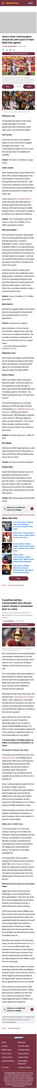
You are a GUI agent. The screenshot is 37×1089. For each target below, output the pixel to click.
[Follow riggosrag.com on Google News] (31, 508)
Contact (5, 1046)
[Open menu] (3, 3)
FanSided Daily (23, 1050)
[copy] (14, 50)
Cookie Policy (23, 1057)
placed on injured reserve (21, 199)
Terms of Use (7, 1057)
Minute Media (11, 1072)
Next (29, 87)
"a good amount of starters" (24, 697)
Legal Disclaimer (8, 1061)
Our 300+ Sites (23, 1046)
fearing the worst (8, 758)
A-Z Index (5, 1067)
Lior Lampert (9, 621)
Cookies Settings (24, 1067)
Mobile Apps (6, 1050)
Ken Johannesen (10, 46)
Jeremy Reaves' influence (20, 864)
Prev (8, 87)
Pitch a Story (6, 1053)
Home (4, 585)
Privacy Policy (23, 1053)
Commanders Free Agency (16, 585)
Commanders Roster (14, 1028)
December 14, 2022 (9, 348)
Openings (21, 1042)
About (4, 1042)
